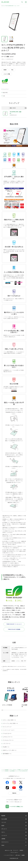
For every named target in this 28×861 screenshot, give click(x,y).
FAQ (12, 69)
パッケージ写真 (7, 74)
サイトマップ (15, 850)
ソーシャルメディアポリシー (9, 855)
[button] (14, 822)
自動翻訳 (23, 855)
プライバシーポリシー (14, 852)
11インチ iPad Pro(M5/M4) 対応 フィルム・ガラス (10, 5)
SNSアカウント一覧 (8, 850)
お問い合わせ (18, 855)
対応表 (5, 69)
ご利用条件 (21, 850)
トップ (2, 769)
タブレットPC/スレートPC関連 (15, 769)
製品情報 (6, 769)
